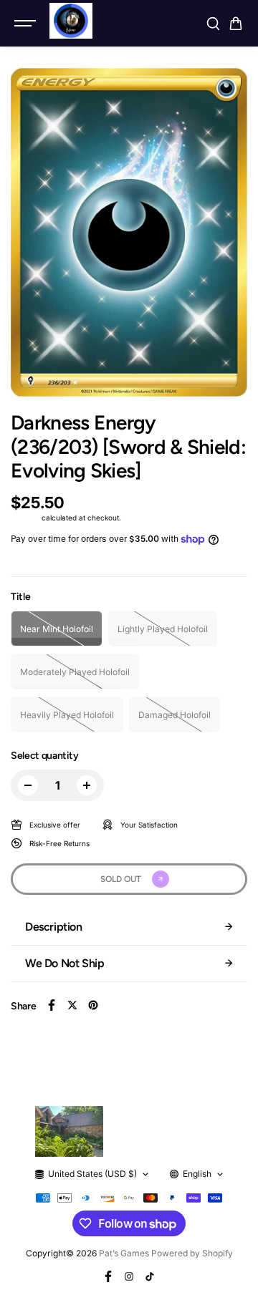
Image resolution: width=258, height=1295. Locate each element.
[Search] (212, 23)
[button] (235, 23)
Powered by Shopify (192, 1253)
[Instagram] (129, 1276)
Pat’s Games (124, 1253)
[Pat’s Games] (70, 21)
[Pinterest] (93, 1005)
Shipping (25, 517)
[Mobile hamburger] (26, 23)
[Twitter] (72, 1005)
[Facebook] (51, 1005)
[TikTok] (149, 1276)
